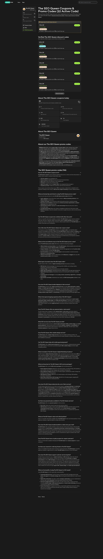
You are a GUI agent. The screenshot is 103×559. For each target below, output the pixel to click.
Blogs (23, 2)
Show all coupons (59, 93)
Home (39, 496)
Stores (43, 496)
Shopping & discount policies (58, 15)
